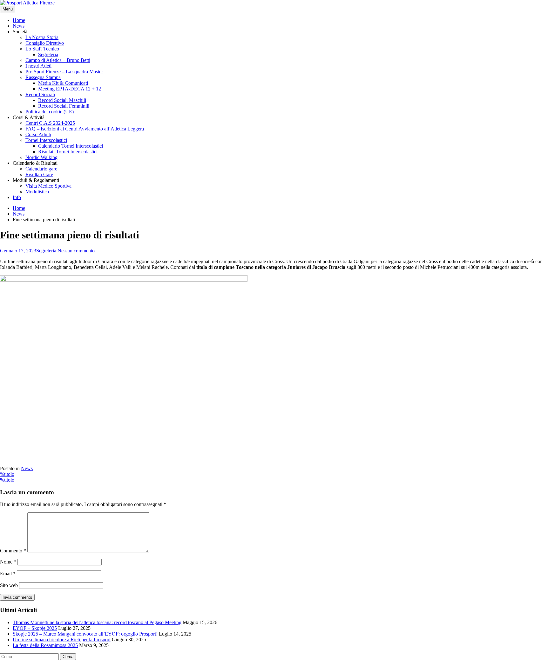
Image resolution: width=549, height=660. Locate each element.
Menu (8, 9)
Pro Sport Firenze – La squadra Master (64, 71)
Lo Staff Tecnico (42, 48)
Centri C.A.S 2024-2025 (50, 123)
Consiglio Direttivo (44, 43)
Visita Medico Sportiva (48, 186)
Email (8, 573)
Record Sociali (40, 94)
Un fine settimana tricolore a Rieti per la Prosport (62, 639)
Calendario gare (41, 168)
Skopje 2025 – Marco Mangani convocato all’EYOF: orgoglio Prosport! (85, 634)
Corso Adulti (38, 134)
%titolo (7, 474)
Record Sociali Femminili (63, 106)
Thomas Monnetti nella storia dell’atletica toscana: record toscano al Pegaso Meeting (97, 622)
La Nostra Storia (41, 37)
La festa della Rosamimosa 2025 (45, 645)
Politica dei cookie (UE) (49, 111)
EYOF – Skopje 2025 (35, 628)
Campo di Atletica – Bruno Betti (57, 60)
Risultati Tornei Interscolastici (68, 151)
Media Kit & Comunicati (63, 83)
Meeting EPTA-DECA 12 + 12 (69, 88)
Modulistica (37, 191)
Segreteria (48, 54)
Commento (13, 550)
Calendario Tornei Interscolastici (70, 146)
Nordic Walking (41, 157)
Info (17, 197)
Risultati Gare (39, 174)
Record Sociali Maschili (62, 100)
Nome (8, 561)
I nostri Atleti (38, 66)
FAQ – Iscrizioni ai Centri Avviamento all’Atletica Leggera (84, 128)
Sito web (9, 585)
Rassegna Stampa (43, 77)
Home (19, 20)
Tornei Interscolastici (46, 140)
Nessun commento (76, 250)
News (18, 26)
